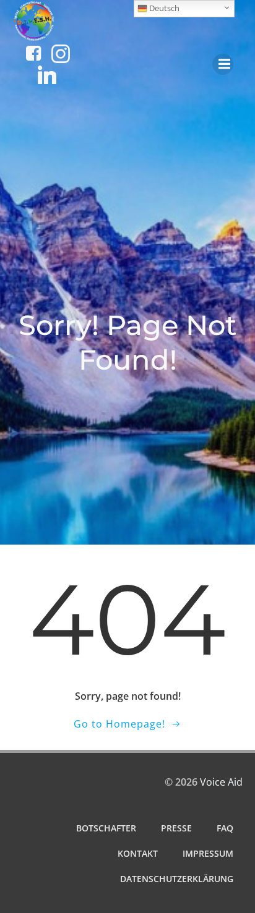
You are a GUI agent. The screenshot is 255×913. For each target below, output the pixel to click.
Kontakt (138, 853)
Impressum (208, 853)
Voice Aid (221, 782)
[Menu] (222, 64)
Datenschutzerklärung (176, 879)
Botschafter (106, 828)
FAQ (225, 828)
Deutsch (163, 8)
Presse (176, 828)
